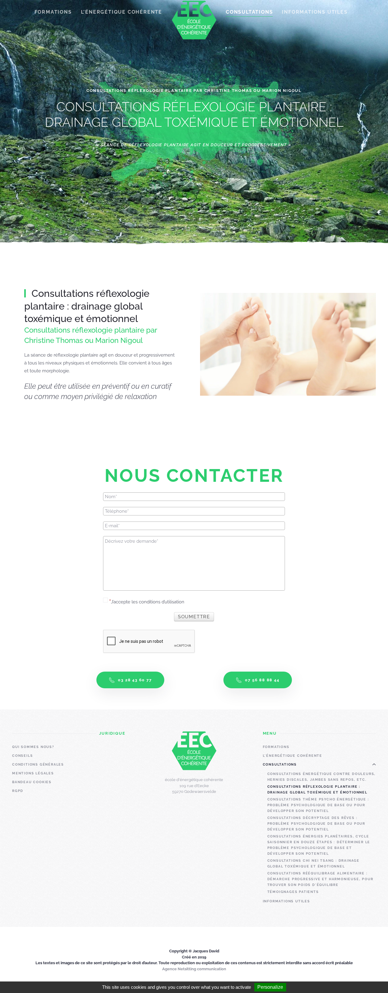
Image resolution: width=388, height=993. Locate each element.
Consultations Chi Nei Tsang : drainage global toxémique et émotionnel (313, 863)
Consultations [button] (249, 12)
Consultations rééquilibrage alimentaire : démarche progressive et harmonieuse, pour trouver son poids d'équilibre (320, 879)
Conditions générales (38, 765)
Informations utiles (286, 901)
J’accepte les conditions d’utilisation (147, 602)
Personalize (270, 987)
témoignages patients (293, 892)
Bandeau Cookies (32, 782)
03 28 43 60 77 (135, 680)
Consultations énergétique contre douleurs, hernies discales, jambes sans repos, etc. (321, 777)
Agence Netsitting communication (194, 969)
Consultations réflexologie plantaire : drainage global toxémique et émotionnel (317, 789)
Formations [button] (53, 12)
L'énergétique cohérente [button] (121, 12)
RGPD (17, 791)
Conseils (22, 756)
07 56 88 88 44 (262, 680)
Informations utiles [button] (314, 12)
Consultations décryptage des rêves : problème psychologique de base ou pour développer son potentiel (316, 823)
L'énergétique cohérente (292, 756)
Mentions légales (33, 773)
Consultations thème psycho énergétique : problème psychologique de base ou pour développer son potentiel (318, 805)
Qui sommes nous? (33, 747)
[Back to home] (194, 20)
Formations (276, 747)
